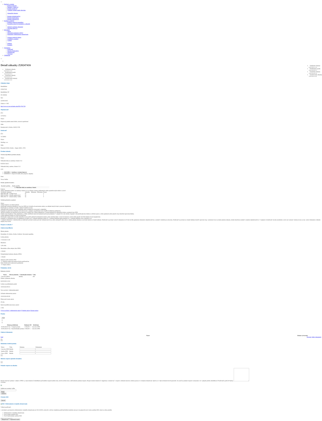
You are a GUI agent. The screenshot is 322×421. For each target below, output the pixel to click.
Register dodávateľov (13, 18)
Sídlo (2, 124)
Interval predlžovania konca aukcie (10, 305)
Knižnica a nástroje (9, 21)
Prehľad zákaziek (12, 5)
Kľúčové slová (5, 163)
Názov (2, 118)
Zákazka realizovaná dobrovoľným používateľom (15, 261)
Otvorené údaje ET (12, 28)
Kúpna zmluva (6, 264)
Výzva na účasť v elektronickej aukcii (11, 310)
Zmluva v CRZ (5, 103)
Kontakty (9, 45)
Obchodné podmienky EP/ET (15, 33)
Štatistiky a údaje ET (12, 7)
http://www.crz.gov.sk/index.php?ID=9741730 (13, 106)
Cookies (9, 40)
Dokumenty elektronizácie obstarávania (17, 34)
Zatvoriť (3, 400)
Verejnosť (10, 54)
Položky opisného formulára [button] (7, 182)
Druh (2, 176)
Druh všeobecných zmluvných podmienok (12, 263)
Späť (2, 337)
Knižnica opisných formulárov (15, 22)
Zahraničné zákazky (12, 13)
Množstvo (3, 242)
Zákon (9, 31)
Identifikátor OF (5, 92)
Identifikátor (4, 86)
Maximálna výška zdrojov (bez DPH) (11, 248)
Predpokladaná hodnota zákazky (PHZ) (11, 254)
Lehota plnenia (5, 237)
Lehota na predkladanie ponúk (9, 284)
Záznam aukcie (34, 310)
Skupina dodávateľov (13, 51)
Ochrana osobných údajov (14, 37)
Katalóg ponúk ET (12, 8)
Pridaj (2, 391)
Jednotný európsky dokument (15, 27)
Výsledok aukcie (25, 310)
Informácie (7, 30)
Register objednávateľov (13, 16)
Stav (2, 98)
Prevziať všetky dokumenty (314, 337)
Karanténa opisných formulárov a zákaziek (18, 24)
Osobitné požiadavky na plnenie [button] (8, 200)
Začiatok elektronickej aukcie (8, 293)
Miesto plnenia (4, 231)
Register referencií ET (13, 19)
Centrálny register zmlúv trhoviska (16, 10)
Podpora (9, 43)
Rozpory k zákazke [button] (7, 224)
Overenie (3, 382)
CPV (2, 169)
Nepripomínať (4, 419)
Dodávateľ (10, 49)
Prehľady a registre (9, 4)
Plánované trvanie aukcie (7, 299)
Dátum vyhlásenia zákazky (8, 278)
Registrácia (7, 48)
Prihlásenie (7, 55)
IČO (2, 113)
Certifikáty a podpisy (12, 39)
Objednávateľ (11, 52)
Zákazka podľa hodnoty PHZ (8, 259)
